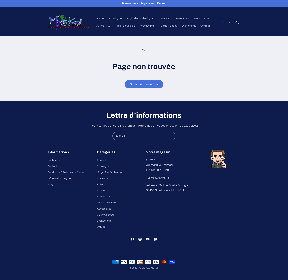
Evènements (104, 221)
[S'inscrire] (171, 136)
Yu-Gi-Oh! (102, 178)
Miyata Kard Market (148, 268)
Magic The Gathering (109, 172)
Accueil (101, 160)
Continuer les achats (144, 84)
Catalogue (103, 166)
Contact (52, 166)
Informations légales (60, 178)
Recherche (54, 160)
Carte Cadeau (105, 215)
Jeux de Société (106, 203)
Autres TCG (103, 197)
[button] (140, 18)
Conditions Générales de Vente (66, 172)
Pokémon (102, 184)
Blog (50, 184)
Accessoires (104, 209)
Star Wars (103, 190)
